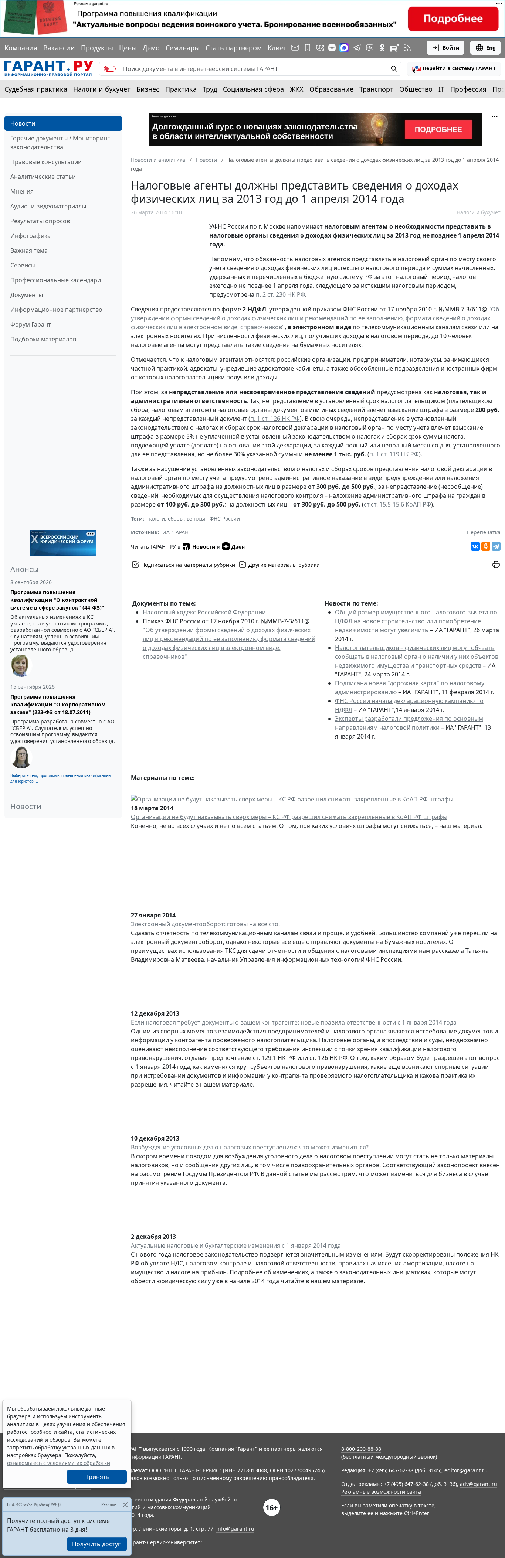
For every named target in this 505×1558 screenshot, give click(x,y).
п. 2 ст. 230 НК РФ (280, 294)
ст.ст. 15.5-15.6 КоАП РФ (397, 504)
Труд (210, 89)
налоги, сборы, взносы (176, 518)
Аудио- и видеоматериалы (48, 206)
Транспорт (376, 89)
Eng (491, 47)
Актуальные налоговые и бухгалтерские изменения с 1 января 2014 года (236, 1245)
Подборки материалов (43, 339)
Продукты (97, 47)
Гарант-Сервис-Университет (164, 1542)
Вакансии (59, 47)
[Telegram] (496, 546)
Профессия (468, 89)
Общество (416, 89)
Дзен (238, 546)
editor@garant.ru (466, 1470)
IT (441, 89)
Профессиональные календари (55, 280)
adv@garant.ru (478, 1483)
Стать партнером (234, 47)
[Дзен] (332, 47)
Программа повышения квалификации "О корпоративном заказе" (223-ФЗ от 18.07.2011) (58, 704)
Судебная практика (35, 89)
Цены (128, 47)
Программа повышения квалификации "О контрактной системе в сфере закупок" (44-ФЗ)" (57, 600)
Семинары (183, 47)
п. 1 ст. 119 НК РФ (394, 454)
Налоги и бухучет (102, 89)
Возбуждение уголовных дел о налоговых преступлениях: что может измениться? (250, 1147)
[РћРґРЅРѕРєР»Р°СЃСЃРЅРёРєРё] (485, 546)
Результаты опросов (40, 221)
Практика (181, 89)
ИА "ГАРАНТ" (178, 532)
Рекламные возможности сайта (381, 1491)
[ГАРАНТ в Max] (344, 47)
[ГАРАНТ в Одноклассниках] (382, 47)
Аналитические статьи (43, 177)
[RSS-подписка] (407, 47)
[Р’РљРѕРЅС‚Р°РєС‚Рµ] (475, 546)
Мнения (22, 191)
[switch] (110, 69)
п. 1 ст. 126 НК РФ (275, 419)
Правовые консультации (46, 162)
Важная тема (29, 250)
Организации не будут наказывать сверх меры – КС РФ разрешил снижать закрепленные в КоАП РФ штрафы (289, 817)
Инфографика (30, 236)
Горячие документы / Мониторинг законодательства (60, 142)
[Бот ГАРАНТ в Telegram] (369, 47)
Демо (151, 47)
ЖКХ (297, 89)
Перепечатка (484, 532)
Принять (97, 1477)
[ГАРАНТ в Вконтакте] (320, 47)
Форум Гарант (30, 324)
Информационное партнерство (56, 310)
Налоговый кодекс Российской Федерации (204, 612)
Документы (26, 295)
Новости (22, 123)
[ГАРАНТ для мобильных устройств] (307, 47)
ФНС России (225, 518)
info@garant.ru (235, 1528)
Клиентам (283, 47)
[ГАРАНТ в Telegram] (357, 47)
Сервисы (22, 265)
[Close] (125, 1504)
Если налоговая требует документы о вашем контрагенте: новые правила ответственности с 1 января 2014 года (294, 1022)
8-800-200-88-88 (361, 1448)
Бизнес (147, 89)
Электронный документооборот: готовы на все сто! (205, 924)
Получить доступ (97, 1544)
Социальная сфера (253, 89)
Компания (20, 47)
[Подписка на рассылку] (295, 47)
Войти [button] (451, 47)
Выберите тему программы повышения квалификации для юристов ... (60, 778)
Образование (331, 89)
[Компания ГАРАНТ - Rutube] (394, 47)
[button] (454, 69)
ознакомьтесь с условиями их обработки (58, 1462)
